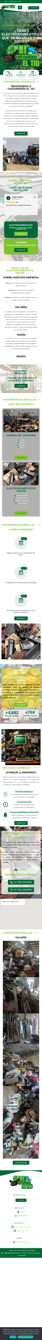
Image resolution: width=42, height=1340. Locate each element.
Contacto (19, 1208)
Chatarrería (19, 1195)
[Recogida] (32, 72)
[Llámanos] (8, 72)
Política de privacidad (26, 1337)
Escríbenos (20, 75)
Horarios (19, 1223)
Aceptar (13, 1337)
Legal (19, 1238)
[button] (5, 155)
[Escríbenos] (20, 72)
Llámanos (9, 75)
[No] (39, 1334)
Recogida (32, 75)
